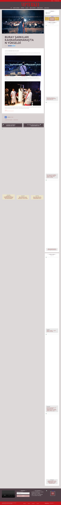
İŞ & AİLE (27, 7)
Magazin (6, 109)
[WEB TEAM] (52, 490)
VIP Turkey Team (57, 0)
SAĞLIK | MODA (46, 7)
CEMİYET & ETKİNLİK (16, 7)
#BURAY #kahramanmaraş (8, 110)
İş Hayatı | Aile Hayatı (37, 495)
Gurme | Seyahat (40, 491)
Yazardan (32, 495)
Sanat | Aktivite (37, 493)
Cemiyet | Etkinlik (34, 491)
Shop (36, 494)
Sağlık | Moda (33, 494)
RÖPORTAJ (22, 7)
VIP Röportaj (39, 494)
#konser (13, 110)
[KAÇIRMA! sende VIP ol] (52, 16)
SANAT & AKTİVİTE (33, 7)
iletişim (52, 0)
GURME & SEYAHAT (40, 7)
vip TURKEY (11, 117)
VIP (11, 7)
